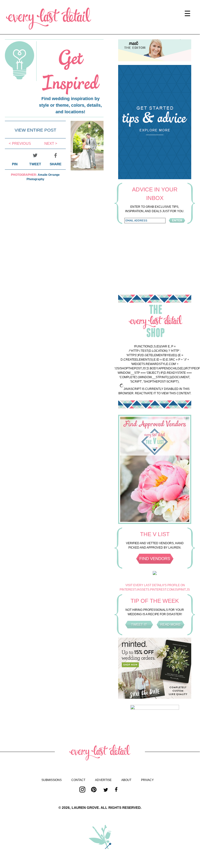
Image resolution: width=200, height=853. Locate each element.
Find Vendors (154, 558)
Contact (78, 780)
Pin (15, 164)
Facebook (117, 789)
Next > (50, 143)
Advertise (103, 780)
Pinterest (94, 789)
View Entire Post (35, 130)
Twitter (106, 789)
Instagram (82, 789)
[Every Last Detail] (48, 18)
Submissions (51, 780)
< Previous (20, 143)
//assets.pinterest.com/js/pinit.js (163, 589)
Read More (170, 624)
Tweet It (139, 624)
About (126, 780)
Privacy (147, 780)
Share (55, 164)
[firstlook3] (87, 169)
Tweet (35, 164)
